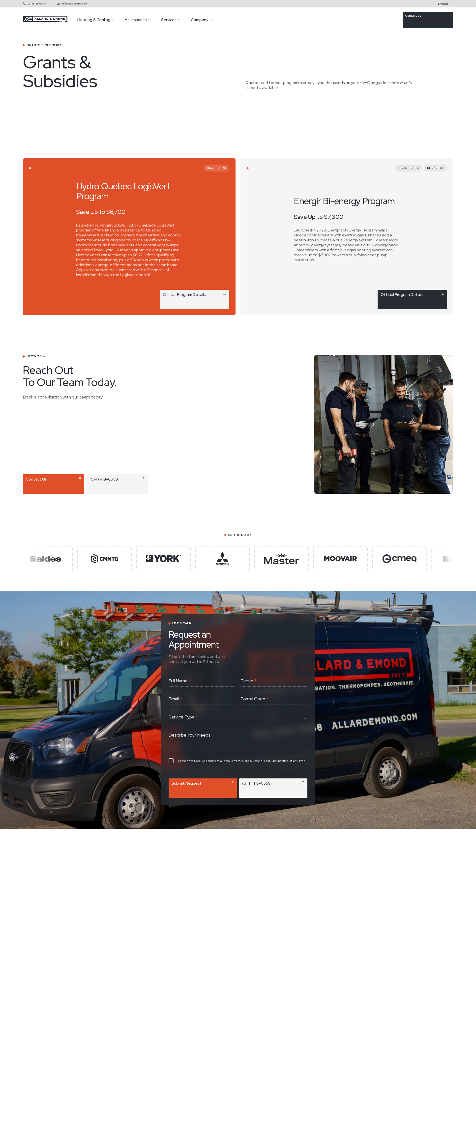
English (443, 3)
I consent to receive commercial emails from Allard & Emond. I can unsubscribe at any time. (241, 761)
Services (169, 19)
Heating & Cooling (93, 19)
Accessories (136, 19)
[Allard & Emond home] (45, 21)
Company (199, 19)
